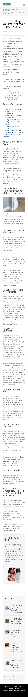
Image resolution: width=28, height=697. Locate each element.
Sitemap (17, 688)
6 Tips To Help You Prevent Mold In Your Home (15, 633)
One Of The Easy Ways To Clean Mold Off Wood (16, 621)
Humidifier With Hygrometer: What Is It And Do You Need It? (16, 609)
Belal (23, 31)
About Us (11, 688)
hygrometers (7, 433)
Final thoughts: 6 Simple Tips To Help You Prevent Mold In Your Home (13, 134)
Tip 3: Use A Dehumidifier (15, 120)
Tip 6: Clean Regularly (14, 130)
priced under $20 (8, 461)
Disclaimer (14, 686)
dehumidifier (7, 342)
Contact (21, 686)
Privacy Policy (7, 686)
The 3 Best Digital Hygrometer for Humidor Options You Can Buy (16, 648)
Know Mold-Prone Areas (13, 109)
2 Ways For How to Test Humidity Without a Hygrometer (16, 664)
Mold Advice (16, 31)
